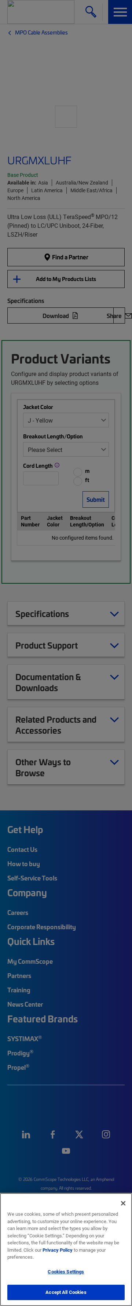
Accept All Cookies (65, 1292)
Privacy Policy (58, 1250)
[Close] (123, 1203)
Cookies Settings (66, 1271)
